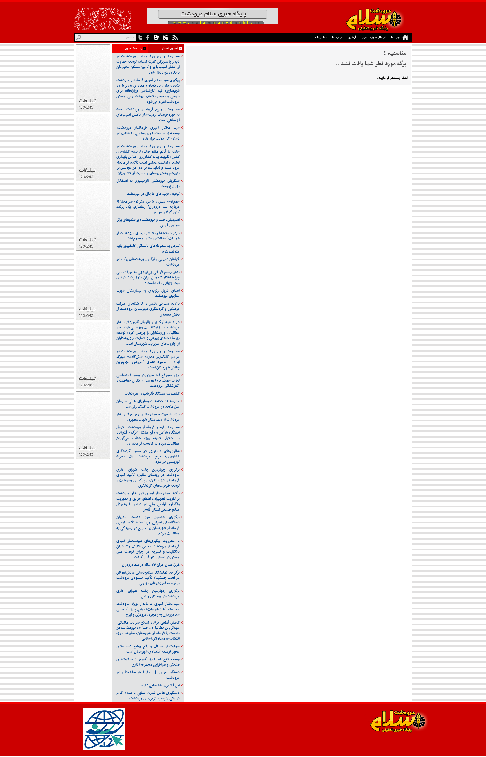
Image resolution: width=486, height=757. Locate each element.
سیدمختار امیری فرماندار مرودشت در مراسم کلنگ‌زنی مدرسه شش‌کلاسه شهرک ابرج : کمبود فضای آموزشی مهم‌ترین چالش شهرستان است (148, 359)
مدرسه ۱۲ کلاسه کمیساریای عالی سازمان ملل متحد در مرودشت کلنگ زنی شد (148, 404)
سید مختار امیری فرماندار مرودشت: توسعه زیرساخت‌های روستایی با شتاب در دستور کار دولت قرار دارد (148, 133)
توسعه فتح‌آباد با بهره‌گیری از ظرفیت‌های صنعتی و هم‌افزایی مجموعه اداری (148, 662)
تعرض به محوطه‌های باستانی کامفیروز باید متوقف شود (148, 249)
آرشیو (352, 37)
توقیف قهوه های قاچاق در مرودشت (153, 194)
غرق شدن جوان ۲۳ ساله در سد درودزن (151, 565)
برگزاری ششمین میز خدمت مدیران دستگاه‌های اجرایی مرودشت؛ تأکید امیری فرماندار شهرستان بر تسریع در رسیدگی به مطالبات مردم (148, 525)
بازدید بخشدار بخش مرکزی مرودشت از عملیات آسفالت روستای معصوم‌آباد (148, 236)
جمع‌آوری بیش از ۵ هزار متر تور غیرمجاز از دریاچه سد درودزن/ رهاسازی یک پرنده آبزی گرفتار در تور (148, 207)
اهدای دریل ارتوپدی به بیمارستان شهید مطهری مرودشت (148, 293)
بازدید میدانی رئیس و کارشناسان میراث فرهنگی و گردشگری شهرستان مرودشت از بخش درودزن (148, 309)
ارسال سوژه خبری (374, 37)
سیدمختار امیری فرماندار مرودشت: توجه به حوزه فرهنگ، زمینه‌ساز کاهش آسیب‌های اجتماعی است (148, 114)
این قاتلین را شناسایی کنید (160, 685)
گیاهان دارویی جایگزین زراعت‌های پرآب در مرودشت (148, 262)
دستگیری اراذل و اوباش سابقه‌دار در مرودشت (148, 675)
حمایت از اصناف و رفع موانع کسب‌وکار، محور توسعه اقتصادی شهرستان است (148, 649)
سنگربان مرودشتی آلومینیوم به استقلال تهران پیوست (148, 183)
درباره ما (337, 37)
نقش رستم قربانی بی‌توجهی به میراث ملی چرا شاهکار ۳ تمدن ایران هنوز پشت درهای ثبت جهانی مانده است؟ (148, 277)
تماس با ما (320, 37)
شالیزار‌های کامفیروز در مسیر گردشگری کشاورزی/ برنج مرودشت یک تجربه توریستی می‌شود (148, 456)
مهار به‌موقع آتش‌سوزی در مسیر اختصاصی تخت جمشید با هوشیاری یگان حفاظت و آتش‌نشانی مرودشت (148, 380)
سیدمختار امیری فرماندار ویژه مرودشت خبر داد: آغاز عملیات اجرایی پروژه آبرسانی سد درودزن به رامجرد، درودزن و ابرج (148, 609)
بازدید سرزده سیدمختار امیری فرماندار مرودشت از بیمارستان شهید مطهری (148, 417)
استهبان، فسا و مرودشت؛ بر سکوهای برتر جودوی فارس (148, 222)
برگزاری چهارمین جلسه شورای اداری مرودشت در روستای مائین (148, 594)
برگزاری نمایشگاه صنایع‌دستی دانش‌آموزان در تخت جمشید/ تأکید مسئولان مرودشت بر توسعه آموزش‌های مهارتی (148, 577)
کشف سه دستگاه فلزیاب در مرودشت (152, 393)
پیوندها (395, 37)
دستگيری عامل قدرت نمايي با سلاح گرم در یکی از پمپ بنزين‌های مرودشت (148, 696)
